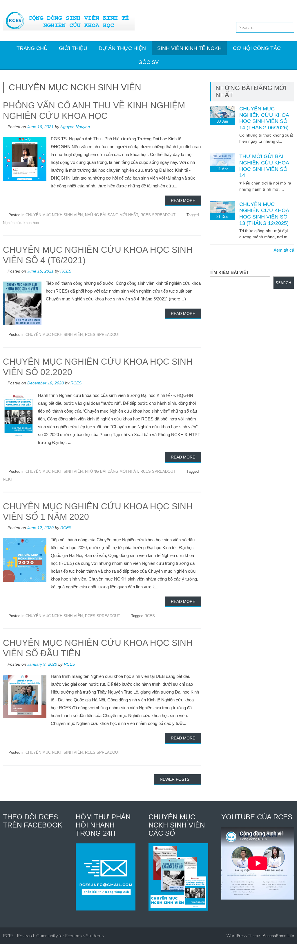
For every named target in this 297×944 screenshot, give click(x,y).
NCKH (8, 479)
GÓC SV (148, 62)
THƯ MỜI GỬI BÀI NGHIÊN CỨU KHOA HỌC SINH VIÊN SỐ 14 (264, 165)
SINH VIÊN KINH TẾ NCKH (189, 48)
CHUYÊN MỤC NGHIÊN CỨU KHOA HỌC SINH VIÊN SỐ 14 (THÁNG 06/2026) (264, 118)
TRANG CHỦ (32, 48)
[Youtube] (277, 14)
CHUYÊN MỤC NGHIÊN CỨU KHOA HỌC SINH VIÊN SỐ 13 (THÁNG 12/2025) (264, 213)
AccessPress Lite (278, 935)
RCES (65, 271)
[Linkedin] (289, 14)
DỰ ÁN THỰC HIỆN (122, 48)
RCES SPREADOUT (157, 215)
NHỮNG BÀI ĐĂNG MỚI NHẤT (111, 215)
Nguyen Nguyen (75, 126)
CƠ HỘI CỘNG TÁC (257, 48)
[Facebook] (265, 14)
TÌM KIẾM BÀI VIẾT (229, 272)
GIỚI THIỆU (73, 48)
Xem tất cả (284, 250)
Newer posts (175, 779)
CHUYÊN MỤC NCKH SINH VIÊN (54, 215)
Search (283, 282)
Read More (183, 200)
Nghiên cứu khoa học (21, 223)
